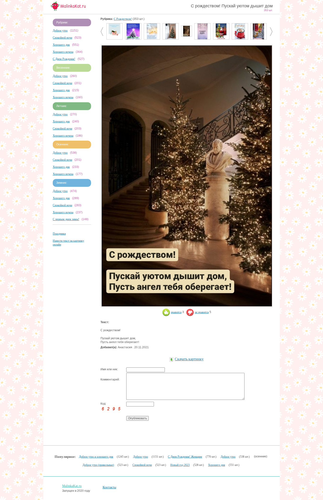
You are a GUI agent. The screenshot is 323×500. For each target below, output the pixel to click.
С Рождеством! (123, 19)
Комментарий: (110, 379)
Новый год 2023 (180, 465)
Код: (103, 403)
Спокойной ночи (62, 37)
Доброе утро (60, 30)
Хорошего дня (61, 44)
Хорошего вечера (63, 52)
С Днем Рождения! (64, 59)
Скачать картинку (189, 359)
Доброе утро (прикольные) (98, 465)
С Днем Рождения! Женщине (185, 456)
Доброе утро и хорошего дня (96, 456)
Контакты (109, 487)
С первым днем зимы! (66, 219)
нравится (176, 312)
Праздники (59, 233)
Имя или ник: (109, 369)
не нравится (202, 312)
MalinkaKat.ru (72, 486)
